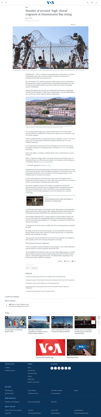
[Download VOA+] (81, 347)
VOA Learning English (34, 402)
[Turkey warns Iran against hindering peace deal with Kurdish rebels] (85, 322)
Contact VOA (54, 410)
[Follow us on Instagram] (62, 368)
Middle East (31, 379)
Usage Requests (78, 410)
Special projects (9, 393)
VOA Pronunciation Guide (81, 413)
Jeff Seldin (29, 18)
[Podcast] (69, 368)
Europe (30, 376)
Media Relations (55, 413)
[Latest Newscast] (96, 2)
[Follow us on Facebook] (51, 368)
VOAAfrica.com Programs (12, 402)
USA (27, 7)
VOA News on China (56, 390)
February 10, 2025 (45, 165)
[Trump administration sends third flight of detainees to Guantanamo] (34, 201)
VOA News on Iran (33, 393)
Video (7, 313)
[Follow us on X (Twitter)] (55, 368)
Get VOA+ (30, 410)
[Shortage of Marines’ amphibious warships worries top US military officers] (39, 322)
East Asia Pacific (32, 373)
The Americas (31, 370)
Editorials (54, 402)
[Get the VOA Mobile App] (50, 347)
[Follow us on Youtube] (59, 368)
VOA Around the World (34, 413)
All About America (10, 370)
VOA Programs (9, 390)
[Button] (73, 25)
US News (7, 367)
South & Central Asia (33, 382)
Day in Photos (32, 390)
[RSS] (66, 368)
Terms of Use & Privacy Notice (13, 410)
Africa (29, 367)
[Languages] (87, 2)
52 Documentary (55, 393)
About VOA (8, 413)
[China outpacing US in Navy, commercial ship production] (62, 322)
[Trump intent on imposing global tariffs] (15, 322)
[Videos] (92, 2)
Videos (76, 390)
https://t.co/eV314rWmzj (45, 162)
